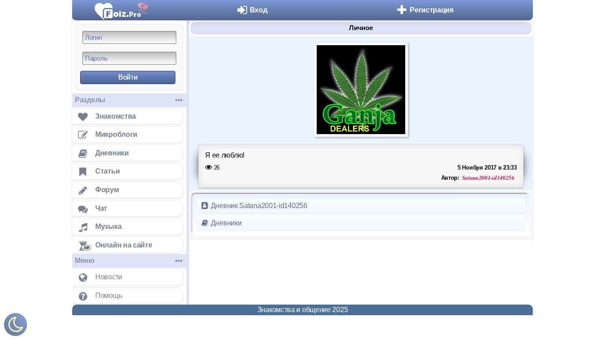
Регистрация (432, 10)
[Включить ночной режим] (15, 326)
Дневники (225, 223)
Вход (259, 10)
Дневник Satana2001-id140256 (258, 205)
